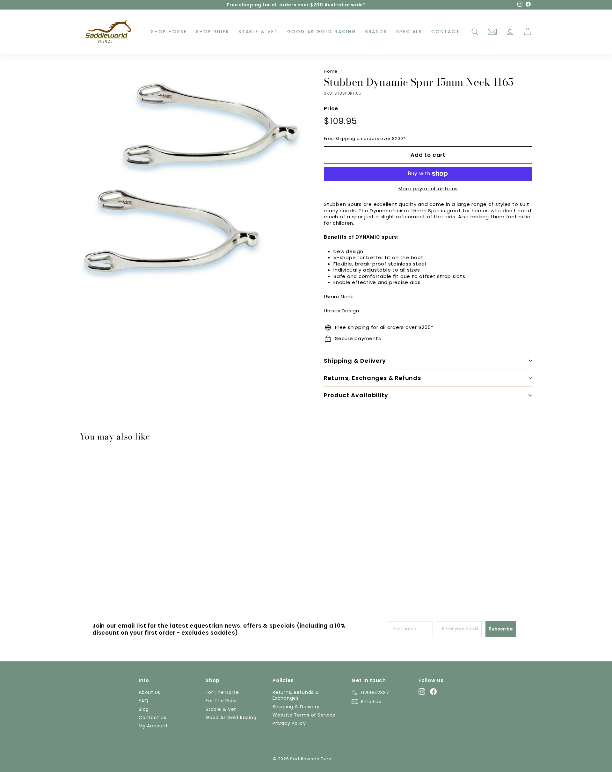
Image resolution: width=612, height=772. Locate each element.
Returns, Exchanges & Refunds (372, 378)
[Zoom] (191, 181)
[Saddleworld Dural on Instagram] (422, 691)
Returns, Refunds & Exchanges (296, 695)
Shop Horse (169, 31)
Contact (445, 31)
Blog (144, 709)
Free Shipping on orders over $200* (364, 138)
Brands (376, 31)
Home (331, 71)
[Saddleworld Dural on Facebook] (433, 691)
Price (331, 109)
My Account (153, 726)
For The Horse (222, 692)
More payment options (428, 189)
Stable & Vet (258, 31)
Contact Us (152, 717)
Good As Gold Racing (321, 31)
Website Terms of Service (304, 715)
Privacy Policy (289, 723)
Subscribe (501, 629)
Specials (409, 31)
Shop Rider (212, 31)
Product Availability (356, 395)
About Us (149, 692)
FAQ (143, 700)
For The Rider (221, 700)
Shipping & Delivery (355, 361)
